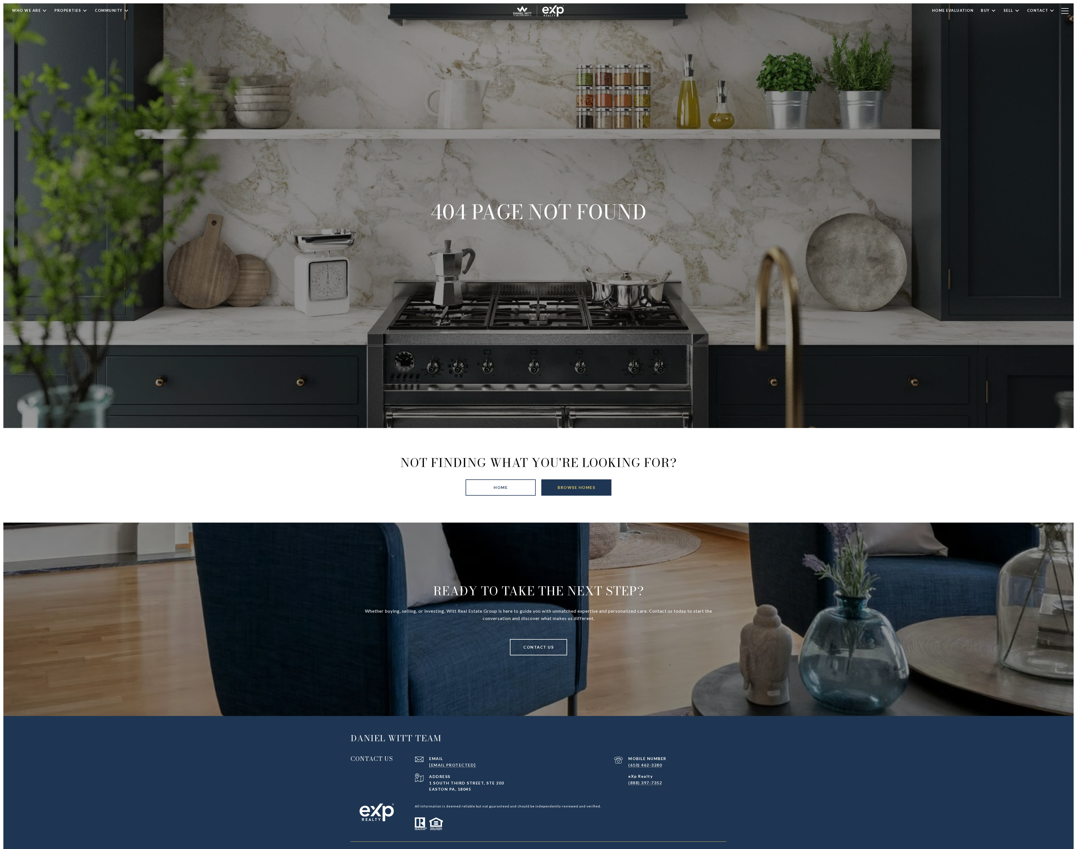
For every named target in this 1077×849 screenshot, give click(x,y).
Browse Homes (576, 487)
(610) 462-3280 (645, 765)
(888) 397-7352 (645, 782)
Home (501, 487)
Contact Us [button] (538, 647)
